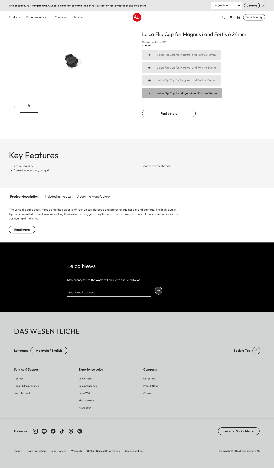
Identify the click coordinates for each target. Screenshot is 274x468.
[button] (29, 106)
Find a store (238, 17)
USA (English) (220, 5)
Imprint (18, 450)
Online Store (252, 17)
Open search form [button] (223, 17)
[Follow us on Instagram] (35, 431)
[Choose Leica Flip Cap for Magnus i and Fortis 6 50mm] (181, 67)
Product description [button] (24, 196)
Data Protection (36, 450)
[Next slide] (130, 107)
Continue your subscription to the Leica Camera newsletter (158, 291)
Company (61, 17)
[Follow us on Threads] (71, 431)
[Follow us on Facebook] (53, 431)
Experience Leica (37, 17)
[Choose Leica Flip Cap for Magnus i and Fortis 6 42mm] (181, 55)
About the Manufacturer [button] (94, 196)
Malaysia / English (49, 350)
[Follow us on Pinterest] (80, 431)
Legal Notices (58, 450)
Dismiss (263, 5)
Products (14, 17)
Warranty (76, 450)
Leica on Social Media (238, 431)
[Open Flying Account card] (231, 17)
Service (78, 17)
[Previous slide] (14, 107)
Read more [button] (22, 230)
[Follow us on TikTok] (62, 431)
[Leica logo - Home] (137, 17)
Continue (252, 5)
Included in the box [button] (58, 196)
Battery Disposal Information (103, 450)
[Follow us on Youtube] (44, 431)
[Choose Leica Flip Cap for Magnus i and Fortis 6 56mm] (181, 80)
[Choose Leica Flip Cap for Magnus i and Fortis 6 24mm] (182, 93)
